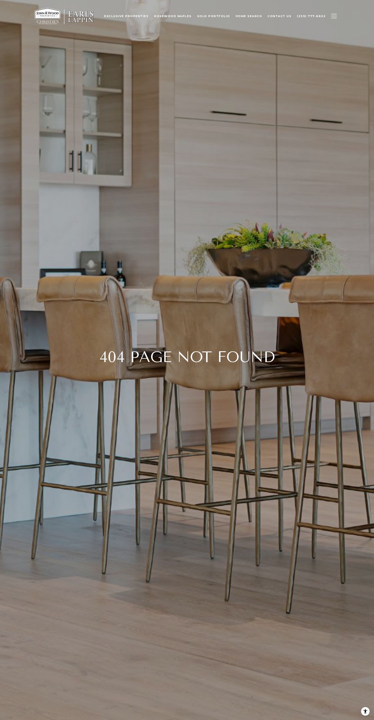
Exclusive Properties (126, 16)
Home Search (249, 16)
